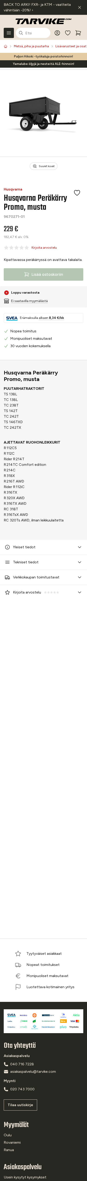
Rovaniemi (12, 1142)
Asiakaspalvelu (23, 1167)
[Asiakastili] (57, 33)
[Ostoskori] (78, 33)
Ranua (9, 1150)
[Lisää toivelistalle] (77, 193)
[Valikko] (9, 33)
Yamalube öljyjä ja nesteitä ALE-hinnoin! (43, 64)
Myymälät (16, 1125)
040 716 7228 (22, 1064)
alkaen (51, 318)
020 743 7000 (22, 1089)
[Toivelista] (68, 33)
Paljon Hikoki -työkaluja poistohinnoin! (43, 56)
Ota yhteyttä (20, 1045)
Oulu (8, 1135)
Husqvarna (13, 189)
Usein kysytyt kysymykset (25, 1177)
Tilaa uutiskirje (20, 1105)
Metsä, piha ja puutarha (31, 46)
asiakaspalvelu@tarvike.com (33, 1071)
